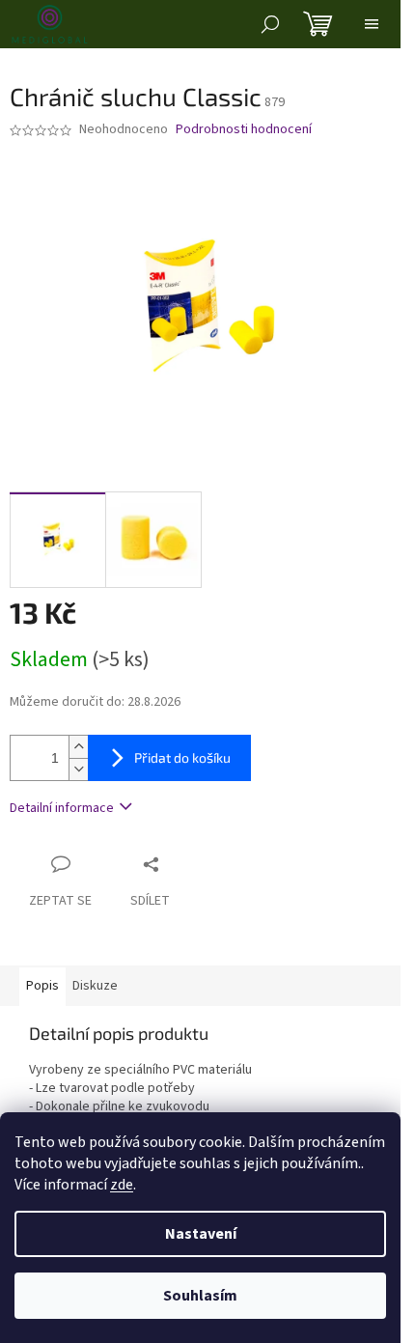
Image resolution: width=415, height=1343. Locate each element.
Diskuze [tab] (95, 985)
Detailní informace (62, 808)
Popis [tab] (42, 985)
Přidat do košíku (182, 757)
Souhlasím (200, 1295)
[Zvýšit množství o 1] (78, 747)
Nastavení (200, 1234)
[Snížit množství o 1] (78, 769)
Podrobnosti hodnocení (244, 130)
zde (121, 1184)
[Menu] (371, 24)
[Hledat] (270, 24)
